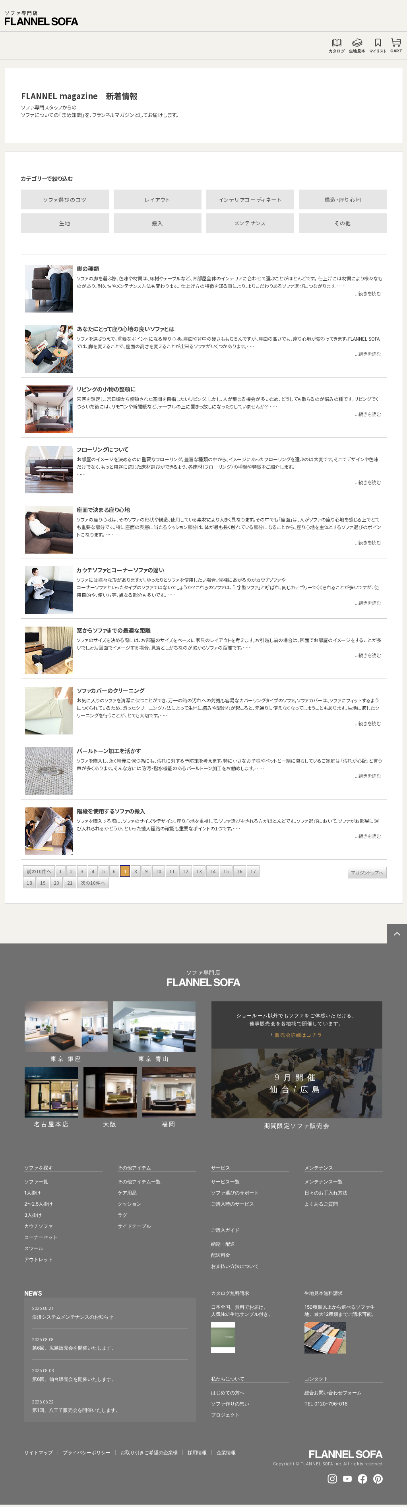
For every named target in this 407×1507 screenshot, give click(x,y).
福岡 (169, 1123)
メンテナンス (250, 223)
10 (158, 871)
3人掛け (33, 1215)
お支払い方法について (235, 1266)
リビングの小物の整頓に (106, 389)
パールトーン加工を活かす (109, 751)
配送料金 (220, 1255)
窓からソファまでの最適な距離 (114, 630)
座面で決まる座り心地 (103, 510)
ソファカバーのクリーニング (110, 690)
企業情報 (226, 1452)
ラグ (122, 1215)
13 (199, 871)
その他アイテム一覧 (139, 1182)
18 (29, 882)
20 (56, 882)
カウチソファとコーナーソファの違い (120, 570)
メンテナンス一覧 (323, 1182)
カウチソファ (38, 1226)
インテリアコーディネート (250, 199)
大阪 (110, 1123)
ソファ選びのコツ (65, 199)
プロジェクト (225, 1415)
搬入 (157, 223)
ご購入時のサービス (232, 1204)
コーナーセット (41, 1237)
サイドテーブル (134, 1226)
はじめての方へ (227, 1393)
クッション (129, 1204)
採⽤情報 (197, 1452)
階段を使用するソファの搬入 (111, 811)
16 (239, 871)
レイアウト (157, 199)
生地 (65, 223)
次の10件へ (93, 882)
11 (172, 871)
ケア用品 (127, 1193)
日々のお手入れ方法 (325, 1193)
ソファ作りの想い (230, 1404)
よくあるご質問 (321, 1204)
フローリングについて (102, 449)
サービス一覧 (225, 1182)
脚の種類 (88, 268)
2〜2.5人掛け (38, 1204)
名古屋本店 (52, 1123)
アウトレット (38, 1259)
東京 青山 (154, 1058)
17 (253, 871)
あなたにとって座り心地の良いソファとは (125, 329)
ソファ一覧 (36, 1182)
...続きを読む (368, 293)
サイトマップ (38, 1452)
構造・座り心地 (342, 199)
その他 (342, 223)
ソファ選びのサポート (235, 1193)
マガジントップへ (367, 872)
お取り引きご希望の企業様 (149, 1452)
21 (70, 882)
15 (226, 871)
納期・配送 (223, 1244)
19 (43, 882)
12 (185, 871)
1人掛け (32, 1193)
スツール (33, 1248)
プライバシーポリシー (86, 1452)
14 (212, 871)
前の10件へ (39, 871)
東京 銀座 (66, 1058)
